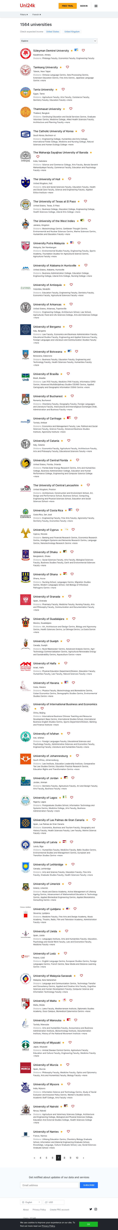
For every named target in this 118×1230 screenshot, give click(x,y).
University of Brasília (46, 373)
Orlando (57, 464)
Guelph (44, 645)
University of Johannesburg (50, 755)
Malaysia (37, 247)
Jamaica (36, 225)
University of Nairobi (45, 1106)
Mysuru (42, 1088)
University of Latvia (45, 842)
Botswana (37, 356)
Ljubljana (46, 913)
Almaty (48, 55)
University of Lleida (45, 931)
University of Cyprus (46, 529)
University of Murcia (45, 1064)
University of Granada (46, 596)
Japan (36, 1047)
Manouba (45, 1024)
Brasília (42, 378)
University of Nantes (46, 1131)
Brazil (35, 378)
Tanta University (43, 89)
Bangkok (46, 113)
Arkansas (51, 308)
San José (48, 514)
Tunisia (36, 422)
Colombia (37, 289)
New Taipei (46, 71)
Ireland (36, 888)
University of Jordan (45, 778)
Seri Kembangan (49, 247)
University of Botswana (47, 351)
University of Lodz (44, 953)
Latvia (35, 846)
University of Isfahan (46, 733)
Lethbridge (46, 868)
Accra (42, 578)
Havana (42, 687)
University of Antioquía (47, 284)
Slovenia (37, 913)
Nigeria (36, 802)
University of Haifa (44, 663)
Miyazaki (43, 1047)
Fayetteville (61, 308)
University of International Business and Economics (65, 704)
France (36, 1136)
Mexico (36, 623)
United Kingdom (72, 31)
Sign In (83, 6)
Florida (50, 464)
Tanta (42, 94)
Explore (24, 41)
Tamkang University (45, 67)
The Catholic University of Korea (53, 131)
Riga (41, 846)
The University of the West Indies (54, 221)
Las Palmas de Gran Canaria (51, 824)
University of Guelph (46, 641)
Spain (35, 601)
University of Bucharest (48, 396)
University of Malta (45, 1000)
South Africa (38, 760)
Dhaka (47, 556)
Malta (35, 1005)
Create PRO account (59, 1209)
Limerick (44, 888)
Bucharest (46, 400)
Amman (44, 782)
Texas (49, 205)
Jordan (36, 782)
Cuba (35, 687)
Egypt (35, 94)
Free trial (67, 6)
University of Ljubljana (47, 909)
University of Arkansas (47, 304)
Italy (35, 331)
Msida (42, 1005)
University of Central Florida (50, 460)
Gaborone (47, 356)
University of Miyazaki (46, 1042)
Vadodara (43, 161)
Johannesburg (51, 760)
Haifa (41, 667)
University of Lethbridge (48, 864)
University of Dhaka (45, 552)
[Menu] (94, 5)
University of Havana (46, 682)
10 (77, 1157)
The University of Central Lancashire (56, 485)
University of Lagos (45, 797)
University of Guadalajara (48, 618)
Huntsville (59, 269)
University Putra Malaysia (49, 243)
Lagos (43, 802)
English (28, 1202)
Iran (35, 738)
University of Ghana (45, 574)
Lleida (41, 935)
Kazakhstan (38, 55)
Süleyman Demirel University (51, 50)
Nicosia (44, 534)
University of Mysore (46, 1084)
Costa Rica (38, 514)
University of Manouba (47, 1020)
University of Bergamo (47, 326)
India (35, 161)
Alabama (50, 269)
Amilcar (44, 422)
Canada (36, 645)
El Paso (56, 205)
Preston (52, 489)
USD (51, 1202)
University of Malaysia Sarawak (52, 975)
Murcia (42, 1069)
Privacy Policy (39, 1209)
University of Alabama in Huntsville (54, 265)
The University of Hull (46, 179)
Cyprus (36, 534)
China (35, 713)
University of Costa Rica (48, 510)
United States (52, 31)
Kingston (45, 225)
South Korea (38, 135)
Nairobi (43, 1110)
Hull (50, 183)
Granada (43, 601)
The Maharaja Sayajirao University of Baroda (60, 152)
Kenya (36, 1110)
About (26, 1209)
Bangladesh (38, 556)
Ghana (36, 578)
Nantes (44, 1136)
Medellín (46, 289)
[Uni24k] (27, 5)
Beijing (42, 713)
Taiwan (36, 71)
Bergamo (42, 331)
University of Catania (46, 440)
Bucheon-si (50, 135)
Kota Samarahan (49, 980)
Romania (37, 400)
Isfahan (41, 738)
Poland (36, 958)
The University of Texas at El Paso (54, 201)
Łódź (42, 958)
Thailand (37, 113)
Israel (35, 667)
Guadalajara (46, 623)
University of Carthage (47, 418)
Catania (41, 445)
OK (88, 1224)
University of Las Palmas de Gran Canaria (58, 819)
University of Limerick (46, 883)
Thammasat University (47, 108)
